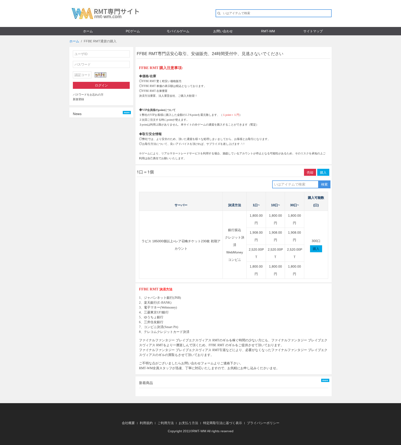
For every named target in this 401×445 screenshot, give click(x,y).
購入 (323, 172)
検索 (324, 184)
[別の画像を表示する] (100, 74)
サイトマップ (313, 31)
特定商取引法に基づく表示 (222, 423)
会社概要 (128, 423)
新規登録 (78, 99)
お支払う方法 (188, 423)
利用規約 (146, 423)
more (127, 112)
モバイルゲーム (178, 31)
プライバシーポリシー (263, 423)
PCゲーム (133, 31)
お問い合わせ (223, 31)
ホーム (88, 31)
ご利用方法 (166, 423)
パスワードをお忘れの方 (88, 94)
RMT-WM (268, 31)
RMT (195, 431)
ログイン (101, 85)
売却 (310, 172)
